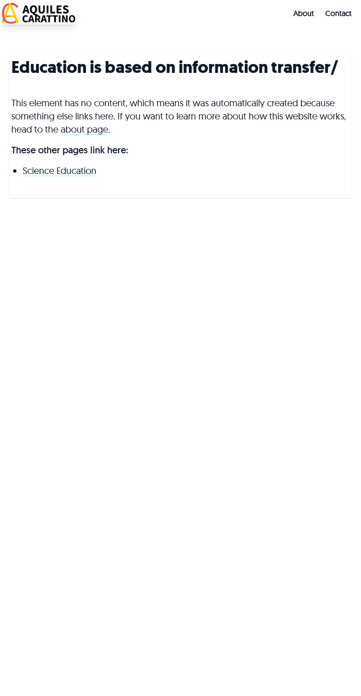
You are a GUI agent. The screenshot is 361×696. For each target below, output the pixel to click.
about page (84, 129)
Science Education (59, 170)
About (303, 13)
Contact (338, 13)
